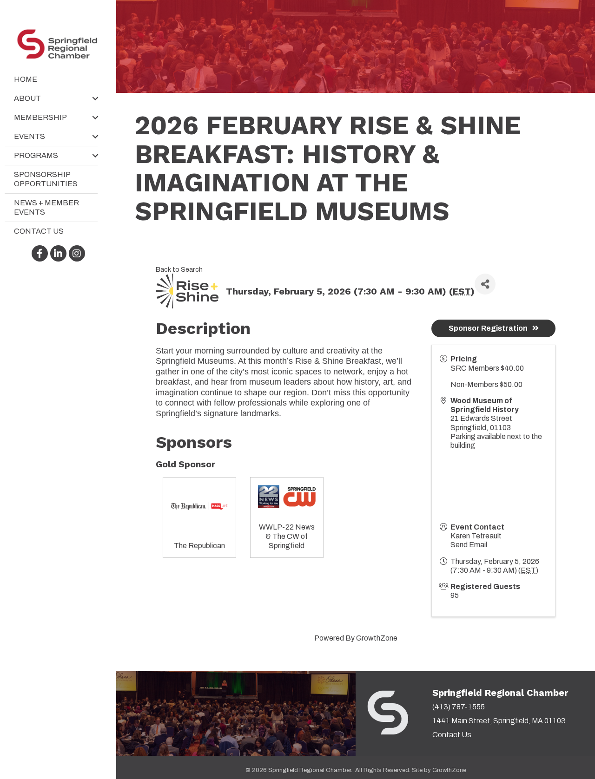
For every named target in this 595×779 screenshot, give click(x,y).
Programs (36, 155)
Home (25, 79)
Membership (40, 117)
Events (29, 136)
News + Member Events (46, 207)
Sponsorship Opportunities (46, 179)
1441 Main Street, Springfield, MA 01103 (499, 721)
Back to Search (179, 269)
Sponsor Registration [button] (488, 328)
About (27, 98)
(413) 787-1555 (458, 707)
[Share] (485, 284)
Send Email (468, 545)
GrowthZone (376, 638)
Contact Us (39, 231)
